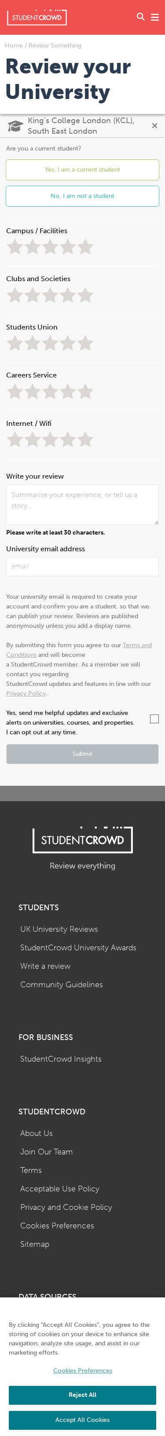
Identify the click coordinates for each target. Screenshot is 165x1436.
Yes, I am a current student (82, 169)
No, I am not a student (82, 196)
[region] (82, 1366)
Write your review (35, 476)
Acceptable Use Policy (59, 1189)
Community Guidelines (61, 984)
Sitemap (34, 1244)
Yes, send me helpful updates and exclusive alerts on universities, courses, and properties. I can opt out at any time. (70, 722)
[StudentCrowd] (37, 17)
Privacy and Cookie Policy (66, 1207)
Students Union (32, 327)
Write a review (45, 966)
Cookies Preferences (57, 1226)
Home (15, 45)
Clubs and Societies (38, 279)
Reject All (82, 1395)
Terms (31, 1170)
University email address (45, 549)
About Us (36, 1133)
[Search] (141, 17)
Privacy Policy (26, 693)
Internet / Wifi (28, 423)
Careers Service (31, 375)
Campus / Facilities (36, 231)
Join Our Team (46, 1152)
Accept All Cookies (82, 1420)
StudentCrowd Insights (61, 1059)
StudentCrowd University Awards (78, 947)
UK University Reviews (59, 929)
